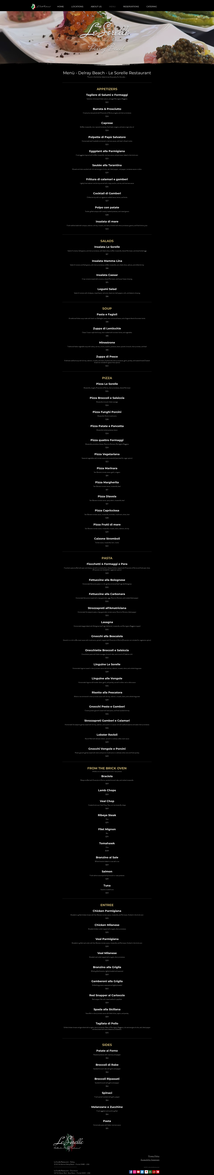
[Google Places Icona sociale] (146, 1172)
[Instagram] (134, 1172)
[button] (77, 6)
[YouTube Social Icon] (138, 1172)
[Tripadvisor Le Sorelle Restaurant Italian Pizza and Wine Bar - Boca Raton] (150, 1172)
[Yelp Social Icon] (154, 1172)
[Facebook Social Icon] (130, 1172)
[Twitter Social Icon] (142, 1172)
